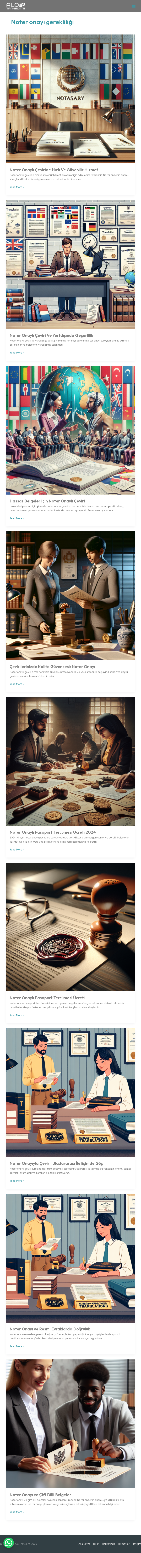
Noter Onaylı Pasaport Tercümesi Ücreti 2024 (53, 832)
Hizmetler (123, 1544)
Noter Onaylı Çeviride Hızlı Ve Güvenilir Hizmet (54, 169)
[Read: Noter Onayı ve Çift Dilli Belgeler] (70, 1423)
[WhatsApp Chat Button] (8, 1543)
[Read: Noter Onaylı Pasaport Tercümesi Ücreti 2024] (70, 761)
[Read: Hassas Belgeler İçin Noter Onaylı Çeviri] (70, 430)
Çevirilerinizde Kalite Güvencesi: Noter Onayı (52, 666)
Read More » (17, 187)
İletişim (137, 1544)
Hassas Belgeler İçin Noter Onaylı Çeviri (47, 500)
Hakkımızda (108, 1544)
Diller (96, 1544)
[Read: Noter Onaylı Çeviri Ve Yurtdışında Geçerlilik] (70, 264)
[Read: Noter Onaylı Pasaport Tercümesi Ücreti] (70, 927)
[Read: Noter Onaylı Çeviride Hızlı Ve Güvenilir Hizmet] (70, 98)
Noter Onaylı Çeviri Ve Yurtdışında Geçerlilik (51, 335)
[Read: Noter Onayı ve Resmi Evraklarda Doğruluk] (70, 1258)
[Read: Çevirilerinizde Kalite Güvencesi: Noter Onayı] (70, 595)
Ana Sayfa (84, 1544)
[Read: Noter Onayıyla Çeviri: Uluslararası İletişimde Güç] (70, 1092)
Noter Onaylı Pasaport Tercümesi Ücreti (47, 997)
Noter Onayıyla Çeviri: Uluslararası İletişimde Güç (56, 1163)
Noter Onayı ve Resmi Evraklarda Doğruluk (50, 1328)
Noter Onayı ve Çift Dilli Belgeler (40, 1494)
